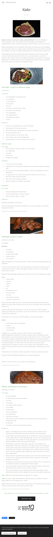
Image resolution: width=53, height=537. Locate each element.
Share (5, 517)
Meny (50, 2)
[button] (47, 2)
